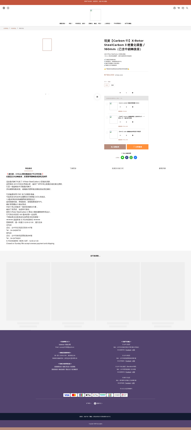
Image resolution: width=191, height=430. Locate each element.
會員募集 (72, 366)
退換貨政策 (55, 369)
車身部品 (13, 28)
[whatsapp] (131, 157)
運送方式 (68, 369)
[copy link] (135, 157)
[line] (122, 157)
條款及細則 (62, 369)
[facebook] (126, 157)
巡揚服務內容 (58, 366)
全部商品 (6, 28)
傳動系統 (21, 28)
